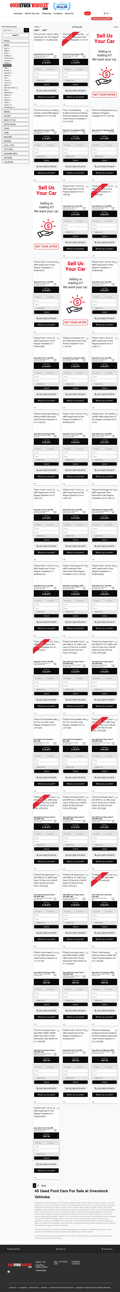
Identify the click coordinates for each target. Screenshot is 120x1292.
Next (43, 1185)
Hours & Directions (41, 1266)
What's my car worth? (46, 97)
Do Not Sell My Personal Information (61, 1287)
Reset (15, 35)
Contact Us (61, 1249)
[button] (18, 13)
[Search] (26, 30)
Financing (41, 1270)
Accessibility (23, 1287)
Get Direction (107, 1249)
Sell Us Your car (60, 1263)
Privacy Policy (34, 1287)
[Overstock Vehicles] (30, 6)
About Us (40, 1262)
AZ (107, 13)
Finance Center (76, 1263)
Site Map (44, 1287)
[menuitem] (16, 48)
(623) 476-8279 (14, 1249)
